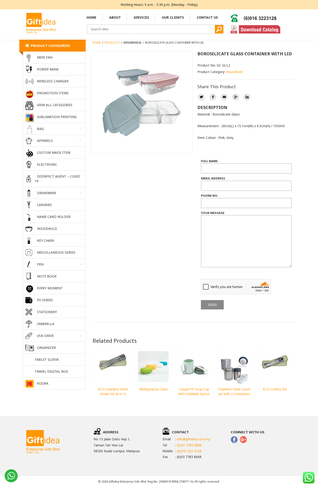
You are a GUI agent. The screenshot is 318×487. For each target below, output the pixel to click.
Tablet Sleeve (47, 359)
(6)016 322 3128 (189, 451)
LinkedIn (247, 97)
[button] (54, 129)
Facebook (212, 97)
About (115, 17)
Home (91, 17)
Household (234, 72)
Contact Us (207, 17)
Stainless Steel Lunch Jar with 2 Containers (234, 391)
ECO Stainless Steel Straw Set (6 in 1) (113, 391)
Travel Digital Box (51, 371)
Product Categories (49, 45)
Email (224, 97)
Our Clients (173, 17)
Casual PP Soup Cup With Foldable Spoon (194, 391)
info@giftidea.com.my (193, 439)
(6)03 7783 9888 (189, 445)
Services (141, 17)
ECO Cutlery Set (275, 389)
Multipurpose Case (153, 389)
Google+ (235, 97)
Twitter (201, 97)
